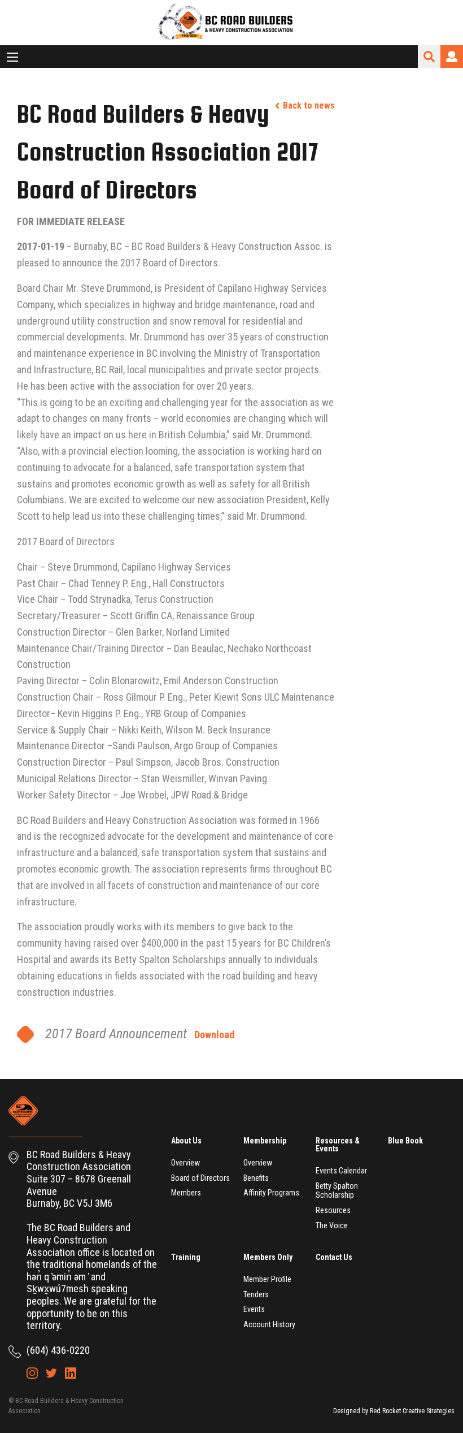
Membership (264, 1141)
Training (185, 1257)
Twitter (51, 1373)
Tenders (256, 1294)
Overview (185, 1162)
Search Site (429, 56)
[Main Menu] (12, 57)
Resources (333, 1210)
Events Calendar (341, 1170)
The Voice (332, 1225)
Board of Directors (200, 1177)
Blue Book (405, 1141)
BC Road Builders (231, 22)
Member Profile (267, 1279)
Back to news (309, 105)
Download (214, 1035)
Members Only (267, 1257)
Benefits (256, 1177)
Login (451, 56)
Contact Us (334, 1257)
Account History (269, 1324)
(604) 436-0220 (58, 1350)
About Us (186, 1141)
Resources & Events (338, 1145)
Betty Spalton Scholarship (337, 1190)
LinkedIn (70, 1373)
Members (186, 1192)
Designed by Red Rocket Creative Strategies (394, 1411)
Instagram (32, 1373)
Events (254, 1309)
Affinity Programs (271, 1192)
